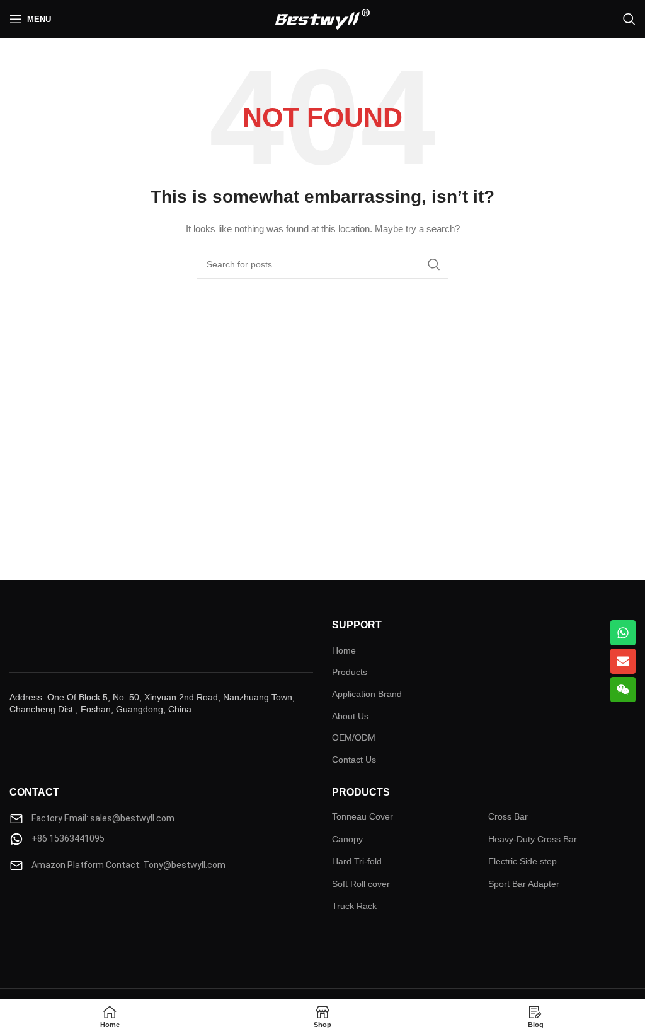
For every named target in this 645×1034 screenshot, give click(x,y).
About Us (350, 716)
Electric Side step (522, 861)
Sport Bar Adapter (523, 884)
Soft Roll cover (361, 884)
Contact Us (354, 760)
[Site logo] (322, 18)
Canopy (347, 839)
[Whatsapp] (623, 632)
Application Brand (367, 694)
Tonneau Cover (362, 816)
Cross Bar (508, 816)
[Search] (629, 19)
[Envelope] (623, 661)
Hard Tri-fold (357, 861)
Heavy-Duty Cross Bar (532, 839)
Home (344, 650)
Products (349, 672)
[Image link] (47, 910)
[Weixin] (623, 689)
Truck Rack (354, 906)
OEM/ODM (353, 737)
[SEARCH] (434, 264)
